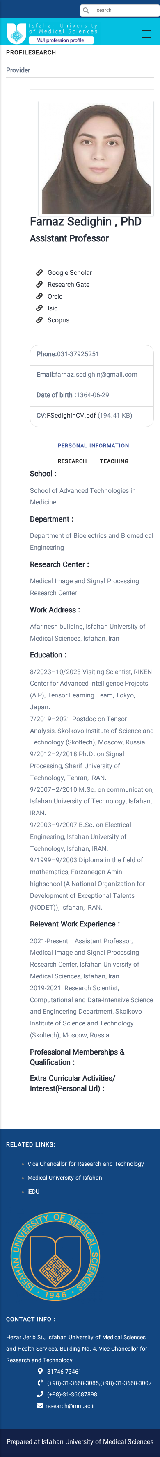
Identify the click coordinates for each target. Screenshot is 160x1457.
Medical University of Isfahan (64, 1178)
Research (72, 462)
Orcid (55, 297)
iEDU (33, 1192)
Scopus (58, 321)
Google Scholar (70, 273)
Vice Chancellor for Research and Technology (85, 1164)
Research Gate (68, 285)
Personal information (93, 446)
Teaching (114, 462)
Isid (53, 309)
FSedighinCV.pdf (71, 416)
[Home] (53, 33)
